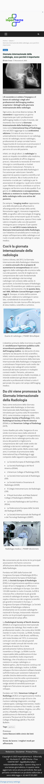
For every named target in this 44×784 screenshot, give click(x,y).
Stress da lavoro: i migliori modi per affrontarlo (19, 741)
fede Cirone (8, 61)
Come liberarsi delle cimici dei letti (18, 732)
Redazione (10, 751)
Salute (5, 50)
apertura (11, 727)
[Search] (38, 34)
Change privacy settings (10, 782)
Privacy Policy (31, 751)
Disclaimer (20, 751)
